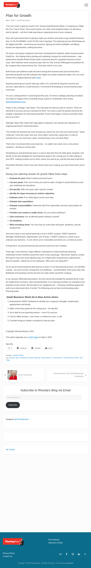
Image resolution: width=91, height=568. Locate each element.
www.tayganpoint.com (15, 102)
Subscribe (13, 405)
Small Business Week (71, 358)
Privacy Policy (9, 553)
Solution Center (18, 355)
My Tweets (10, 450)
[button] (86, 5)
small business (57, 358)
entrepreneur (24, 358)
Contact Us (7, 556)
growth (31, 358)
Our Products (53, 540)
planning (37, 358)
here (38, 78)
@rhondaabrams (22, 419)
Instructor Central (55, 543)
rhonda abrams (46, 358)
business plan (14, 358)
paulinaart (69, 563)
